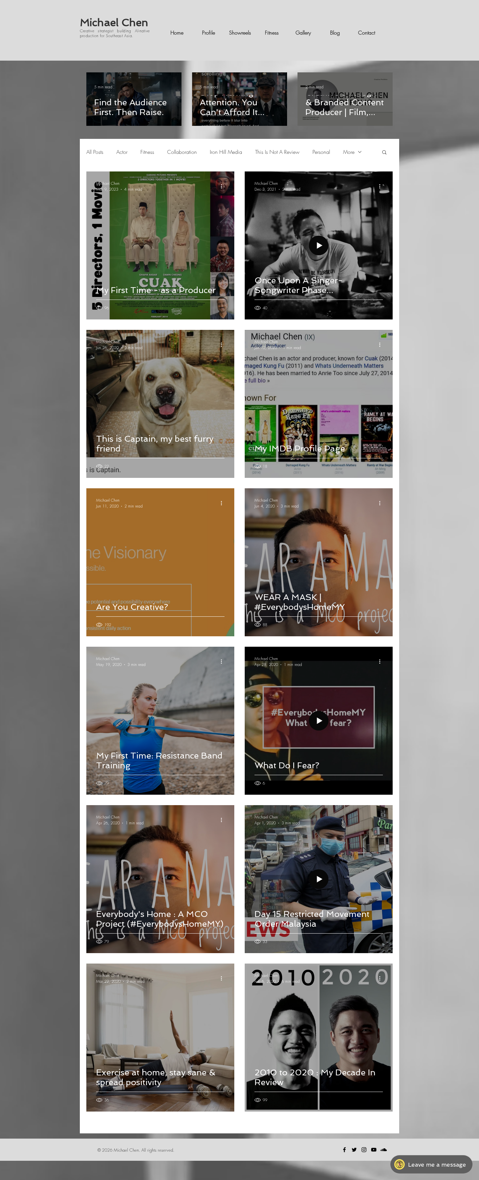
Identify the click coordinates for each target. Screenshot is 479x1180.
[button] (384, 152)
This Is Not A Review (277, 151)
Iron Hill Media (226, 151)
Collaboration (182, 151)
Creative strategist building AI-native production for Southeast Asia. (115, 33)
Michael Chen (114, 22)
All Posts (94, 151)
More (349, 151)
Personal (321, 151)
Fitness (147, 151)
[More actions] (223, 186)
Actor (121, 151)
